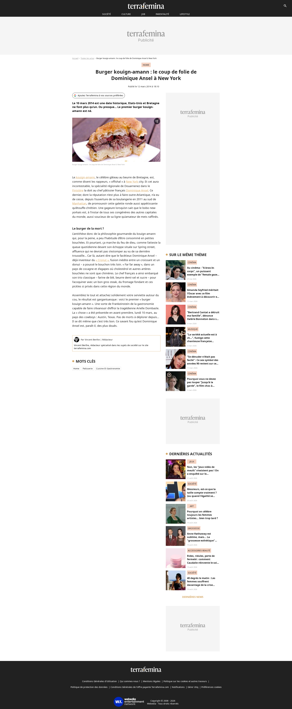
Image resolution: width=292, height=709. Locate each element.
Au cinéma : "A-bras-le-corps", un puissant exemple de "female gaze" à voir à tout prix (202, 273)
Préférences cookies (211, 687)
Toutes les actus (87, 58)
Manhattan (79, 203)
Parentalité (162, 14)
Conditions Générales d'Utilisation (99, 681)
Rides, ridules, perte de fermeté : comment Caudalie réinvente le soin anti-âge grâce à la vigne (203, 561)
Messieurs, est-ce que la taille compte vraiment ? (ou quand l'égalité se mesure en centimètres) (202, 494)
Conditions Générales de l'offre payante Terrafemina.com (140, 687)
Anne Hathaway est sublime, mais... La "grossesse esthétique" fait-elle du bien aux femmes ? (201, 540)
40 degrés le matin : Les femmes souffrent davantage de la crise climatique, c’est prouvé (201, 583)
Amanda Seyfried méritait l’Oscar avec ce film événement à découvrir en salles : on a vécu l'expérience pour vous (203, 296)
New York (132, 181)
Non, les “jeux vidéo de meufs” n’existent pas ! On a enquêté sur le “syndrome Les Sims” (203, 472)
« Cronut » (102, 260)
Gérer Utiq (193, 687)
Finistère (77, 190)
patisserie (88, 368)
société (106, 14)
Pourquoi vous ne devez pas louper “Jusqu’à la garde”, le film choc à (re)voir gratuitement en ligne (202, 385)
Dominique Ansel (137, 190)
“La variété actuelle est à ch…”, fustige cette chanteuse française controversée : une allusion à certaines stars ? (203, 341)
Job (143, 14)
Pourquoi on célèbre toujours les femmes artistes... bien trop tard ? (202, 515)
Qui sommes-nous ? (130, 681)
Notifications (178, 687)
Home (76, 368)
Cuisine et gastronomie (108, 368)
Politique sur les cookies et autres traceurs (185, 681)
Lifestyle (185, 14)
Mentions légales (151, 681)
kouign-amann (85, 177)
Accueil (75, 58)
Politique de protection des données (89, 687)
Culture (126, 14)
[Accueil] (146, 6)
